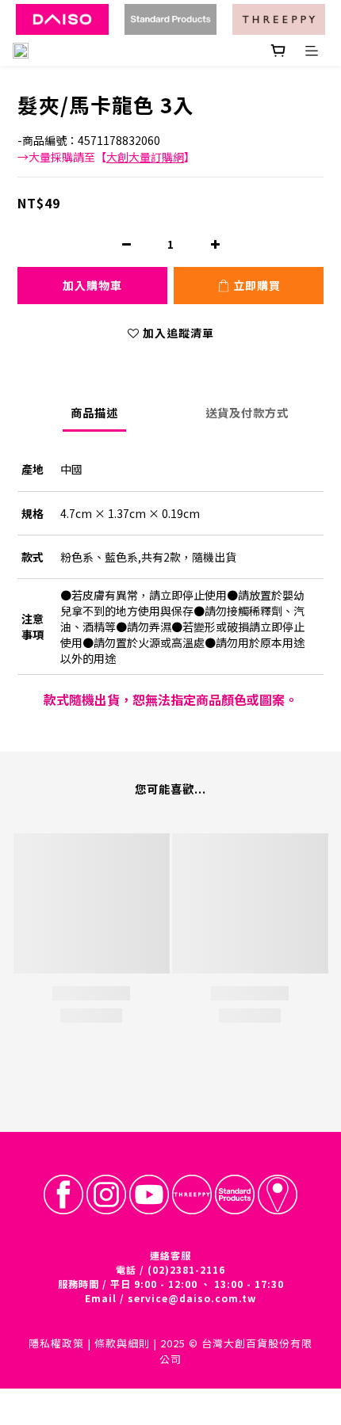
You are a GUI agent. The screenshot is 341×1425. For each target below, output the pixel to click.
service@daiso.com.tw (192, 1298)
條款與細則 (122, 1343)
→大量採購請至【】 (106, 157)
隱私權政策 (56, 1343)
